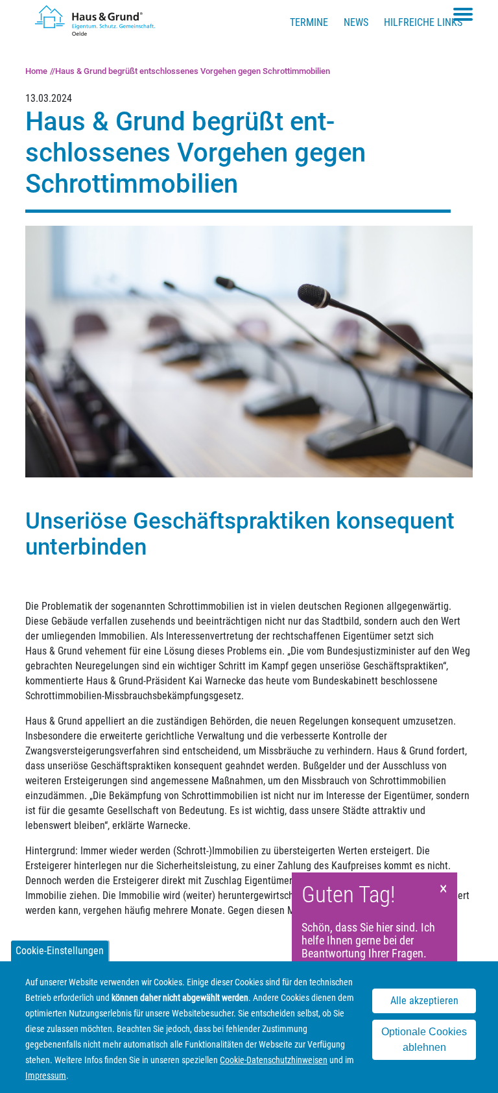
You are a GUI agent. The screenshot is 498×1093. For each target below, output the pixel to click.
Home (36, 71)
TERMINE (309, 22)
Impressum (45, 1075)
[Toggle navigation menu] (463, 14)
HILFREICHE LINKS (423, 22)
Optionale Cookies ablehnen (424, 1039)
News (356, 22)
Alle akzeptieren (424, 1000)
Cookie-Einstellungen (60, 950)
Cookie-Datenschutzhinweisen (273, 1060)
